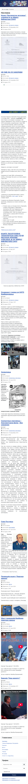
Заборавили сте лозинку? (8, 778)
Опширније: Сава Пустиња (10, 571)
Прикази (4, 745)
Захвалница (6, 372)
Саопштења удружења (15, 378)
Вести (10, 584)
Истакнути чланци (13, 25)
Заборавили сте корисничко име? (11, 780)
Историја (4, 753)
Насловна (4, 741)
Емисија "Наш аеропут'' (10, 678)
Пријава (14, 775)
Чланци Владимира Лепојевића (10, 743)
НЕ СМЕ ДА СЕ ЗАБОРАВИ (11, 72)
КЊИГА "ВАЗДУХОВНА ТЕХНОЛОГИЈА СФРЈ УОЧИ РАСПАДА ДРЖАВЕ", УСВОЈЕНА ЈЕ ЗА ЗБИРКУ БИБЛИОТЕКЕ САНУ (12, 237)
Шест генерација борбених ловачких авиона (12, 619)
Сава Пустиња (7, 522)
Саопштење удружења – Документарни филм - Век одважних (12, 423)
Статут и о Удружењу (8, 755)
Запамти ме (7, 771)
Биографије (12, 527)
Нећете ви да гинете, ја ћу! (8, 229)
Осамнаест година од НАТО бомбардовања (12, 293)
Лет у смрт (15, 196)
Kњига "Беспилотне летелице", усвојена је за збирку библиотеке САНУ (13, 17)
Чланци (4, 751)
